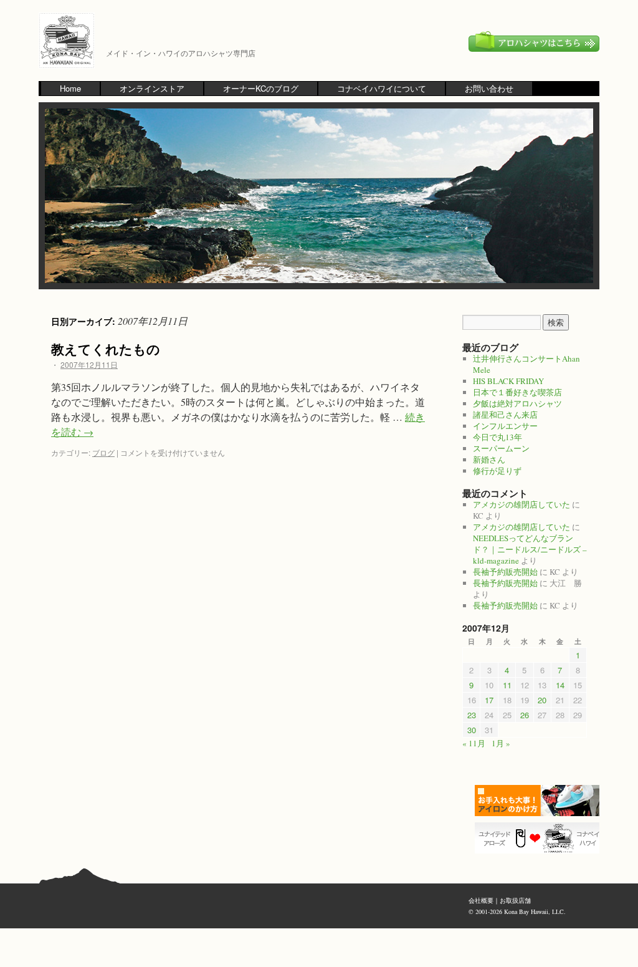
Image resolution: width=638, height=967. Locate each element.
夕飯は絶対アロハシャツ (517, 403)
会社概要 (481, 900)
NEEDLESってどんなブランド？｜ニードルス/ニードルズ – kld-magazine (530, 549)
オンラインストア (152, 88)
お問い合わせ (489, 88)
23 (471, 715)
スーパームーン (501, 448)
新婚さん (489, 459)
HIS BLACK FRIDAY (508, 381)
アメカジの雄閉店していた (521, 504)
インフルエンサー (505, 425)
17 (489, 700)
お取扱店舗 (515, 900)
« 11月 (473, 743)
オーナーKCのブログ (260, 88)
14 (560, 685)
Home (70, 88)
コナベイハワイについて (381, 88)
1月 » (501, 743)
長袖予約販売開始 (505, 571)
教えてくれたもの (105, 348)
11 (507, 685)
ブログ (103, 452)
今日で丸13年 (497, 437)
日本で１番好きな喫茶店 (517, 392)
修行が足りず (497, 470)
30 (471, 730)
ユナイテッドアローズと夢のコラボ (540, 838)
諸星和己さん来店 (505, 414)
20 (542, 700)
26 (524, 715)
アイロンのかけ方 (540, 800)
